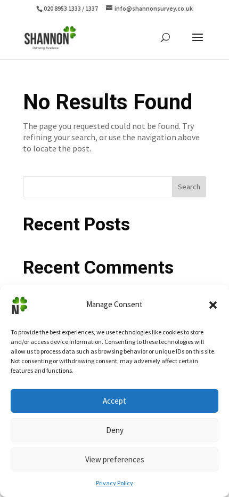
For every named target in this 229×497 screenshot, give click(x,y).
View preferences (114, 459)
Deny (115, 430)
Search (189, 186)
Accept (114, 401)
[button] (213, 305)
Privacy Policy (114, 483)
